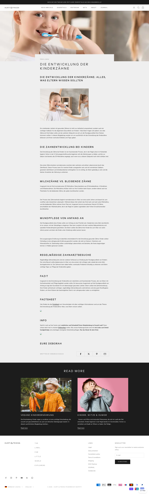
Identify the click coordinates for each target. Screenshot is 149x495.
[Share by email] (105, 354)
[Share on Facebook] (81, 354)
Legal (90, 447)
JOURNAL (104, 7)
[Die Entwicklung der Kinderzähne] (51, 311)
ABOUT (93, 7)
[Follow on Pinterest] (16, 478)
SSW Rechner (92, 464)
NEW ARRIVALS (47, 7)
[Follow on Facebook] (6, 478)
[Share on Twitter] (89, 354)
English (29, 487)
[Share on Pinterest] (97, 354)
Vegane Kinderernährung (37, 415)
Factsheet (56, 304)
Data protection (93, 451)
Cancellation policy (94, 454)
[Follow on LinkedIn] (27, 478)
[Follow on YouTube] (22, 478)
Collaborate (91, 471)
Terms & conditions (94, 457)
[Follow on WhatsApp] (32, 478)
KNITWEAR (75, 7)
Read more (24, 428)
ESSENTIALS (61, 7)
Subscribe (122, 462)
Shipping (91, 461)
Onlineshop (62, 328)
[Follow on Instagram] (11, 478)
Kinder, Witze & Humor (92, 415)
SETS (85, 7)
